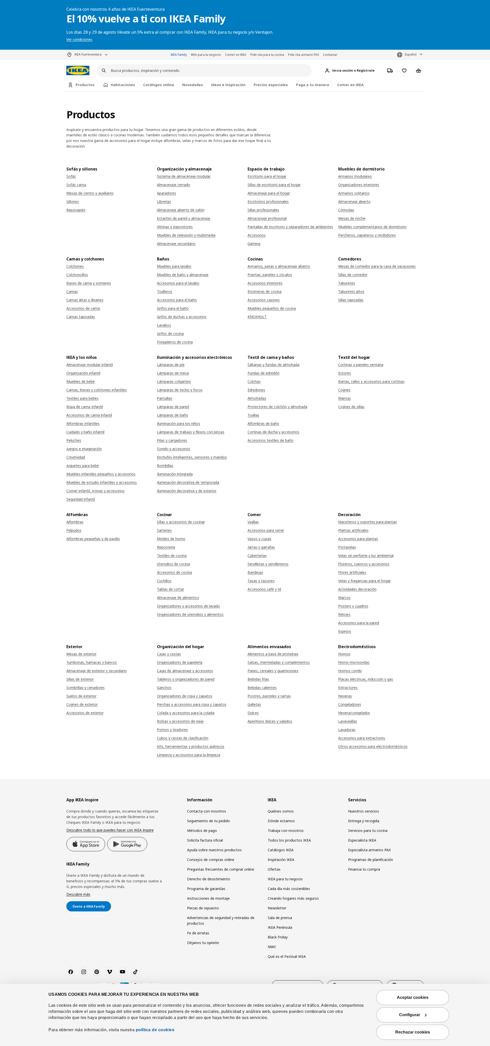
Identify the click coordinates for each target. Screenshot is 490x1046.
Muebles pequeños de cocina (272, 308)
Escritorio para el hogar (267, 176)
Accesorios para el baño (177, 299)
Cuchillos (164, 580)
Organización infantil (83, 373)
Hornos (344, 653)
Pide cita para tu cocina (267, 55)
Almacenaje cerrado (173, 184)
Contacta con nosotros (206, 811)
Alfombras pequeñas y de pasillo (93, 538)
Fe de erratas (198, 933)
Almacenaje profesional (267, 218)
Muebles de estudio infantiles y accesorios (101, 482)
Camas (72, 291)
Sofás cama (76, 184)
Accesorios (257, 235)
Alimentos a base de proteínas (273, 653)
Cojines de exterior (82, 704)
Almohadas (257, 398)
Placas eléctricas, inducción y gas (365, 679)
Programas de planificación (370, 859)
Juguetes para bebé (82, 465)
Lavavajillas (347, 721)
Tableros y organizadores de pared (185, 679)
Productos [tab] (85, 84)
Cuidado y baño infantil (85, 431)
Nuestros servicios (363, 811)
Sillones (72, 201)
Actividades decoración (357, 589)
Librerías (164, 201)
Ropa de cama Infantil (84, 406)
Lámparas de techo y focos (180, 389)
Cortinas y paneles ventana (360, 364)
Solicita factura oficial (205, 840)
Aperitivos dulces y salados (270, 721)
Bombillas (165, 465)
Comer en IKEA (235, 55)
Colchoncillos (77, 274)
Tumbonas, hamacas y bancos (91, 662)
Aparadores (166, 193)
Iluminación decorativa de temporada (188, 482)
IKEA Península (280, 927)
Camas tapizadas (80, 316)
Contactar (330, 55)
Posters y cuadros (353, 606)
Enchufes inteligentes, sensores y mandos (192, 457)
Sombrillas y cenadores (85, 687)
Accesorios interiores (265, 283)
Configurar (409, 1015)
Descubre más (78, 894)
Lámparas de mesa (173, 373)
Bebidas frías (258, 679)
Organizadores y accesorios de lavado (188, 606)
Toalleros (164, 291)
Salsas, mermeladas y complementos (279, 662)
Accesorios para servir (266, 530)
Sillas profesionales (263, 209)
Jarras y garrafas (261, 547)
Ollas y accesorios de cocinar (181, 521)
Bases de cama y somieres (88, 283)
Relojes (344, 614)
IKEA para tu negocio (206, 55)
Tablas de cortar (170, 589)
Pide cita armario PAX (303, 55)
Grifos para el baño (173, 308)
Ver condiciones (79, 39)
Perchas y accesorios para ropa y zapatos (191, 704)
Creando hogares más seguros (293, 898)
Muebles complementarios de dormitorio (372, 226)
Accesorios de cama (83, 308)
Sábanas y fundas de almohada (273, 364)
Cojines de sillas (351, 406)
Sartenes (164, 530)
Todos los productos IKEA (289, 840)
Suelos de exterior (81, 696)
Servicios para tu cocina (367, 830)
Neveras (345, 696)
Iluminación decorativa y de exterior (186, 490)
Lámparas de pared (173, 406)
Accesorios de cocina (174, 572)
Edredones (256, 389)
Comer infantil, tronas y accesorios (95, 490)
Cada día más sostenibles (289, 888)
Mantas (344, 398)
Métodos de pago (202, 830)
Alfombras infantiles (83, 423)
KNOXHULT (257, 316)
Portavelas (347, 547)
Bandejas (255, 572)
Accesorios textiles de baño (270, 440)
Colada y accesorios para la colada (185, 712)
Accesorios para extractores (361, 738)
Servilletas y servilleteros (268, 563)
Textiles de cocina (172, 555)
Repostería (166, 547)
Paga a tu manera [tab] (312, 84)
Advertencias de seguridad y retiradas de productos (220, 920)
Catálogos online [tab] (158, 84)
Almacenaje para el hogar (269, 193)
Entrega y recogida (363, 820)
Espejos (344, 631)
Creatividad (75, 457)
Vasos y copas (259, 538)
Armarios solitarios (354, 193)
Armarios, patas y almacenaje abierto (279, 266)
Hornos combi (350, 670)
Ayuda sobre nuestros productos (214, 849)
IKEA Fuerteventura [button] (88, 54)
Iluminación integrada (175, 474)
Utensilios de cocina (173, 563)
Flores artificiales (352, 572)
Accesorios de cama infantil (89, 415)
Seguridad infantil (80, 499)
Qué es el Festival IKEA (287, 956)
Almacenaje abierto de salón (180, 209)
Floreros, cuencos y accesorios (363, 563)
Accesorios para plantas (358, 538)
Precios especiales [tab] (271, 84)
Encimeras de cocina (264, 291)
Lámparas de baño (172, 415)
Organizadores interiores (358, 184)
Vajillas (253, 521)
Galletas (254, 704)
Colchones (75, 266)
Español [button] (410, 54)
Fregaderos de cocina (175, 341)
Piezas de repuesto (203, 908)
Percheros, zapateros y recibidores (367, 235)
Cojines (344, 389)
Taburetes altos (351, 291)
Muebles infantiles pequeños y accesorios (101, 474)
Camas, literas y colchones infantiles (96, 389)
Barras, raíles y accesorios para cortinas (371, 381)
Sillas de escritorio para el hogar (274, 184)
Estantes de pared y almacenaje (183, 218)
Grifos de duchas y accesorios (181, 316)
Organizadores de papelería (179, 662)
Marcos (344, 597)
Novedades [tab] (192, 84)
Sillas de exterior (80, 679)
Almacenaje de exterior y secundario (96, 670)
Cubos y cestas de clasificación (182, 738)
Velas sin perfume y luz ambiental (366, 555)
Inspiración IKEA (281, 859)
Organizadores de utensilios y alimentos (190, 614)
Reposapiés (75, 209)
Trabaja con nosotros (286, 830)
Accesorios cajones (264, 299)
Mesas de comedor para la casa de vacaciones (377, 266)
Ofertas (274, 869)
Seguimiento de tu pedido (208, 820)
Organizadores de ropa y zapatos (184, 696)
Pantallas (164, 398)
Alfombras (74, 521)
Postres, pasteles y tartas (269, 696)
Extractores (348, 687)
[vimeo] (109, 971)
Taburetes (346, 283)
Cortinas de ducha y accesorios (273, 431)
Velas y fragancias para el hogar (364, 580)
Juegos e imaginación (84, 448)
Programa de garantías (206, 888)
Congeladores (349, 704)
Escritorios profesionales (268, 201)
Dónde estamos (281, 820)
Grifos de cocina (170, 333)
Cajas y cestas (169, 653)
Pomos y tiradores (172, 729)
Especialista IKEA (362, 840)
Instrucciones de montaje (208, 898)
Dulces (253, 712)
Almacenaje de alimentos (178, 597)
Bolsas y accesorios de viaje (180, 721)
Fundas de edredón (263, 373)
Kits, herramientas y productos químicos (190, 746)
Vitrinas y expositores (175, 226)
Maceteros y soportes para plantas (367, 521)
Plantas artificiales (353, 530)
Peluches (73, 440)
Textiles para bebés (82, 398)
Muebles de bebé (80, 381)
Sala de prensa (280, 917)
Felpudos (73, 530)
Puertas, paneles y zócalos (270, 274)
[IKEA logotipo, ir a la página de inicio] (77, 70)
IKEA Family (179, 55)
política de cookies (155, 1030)
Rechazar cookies (412, 1032)
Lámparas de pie (171, 364)
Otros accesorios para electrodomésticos (373, 746)
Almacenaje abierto (354, 201)
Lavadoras (347, 729)
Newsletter (277, 908)
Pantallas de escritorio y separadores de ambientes (290, 226)
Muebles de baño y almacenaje (183, 274)
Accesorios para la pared (358, 622)
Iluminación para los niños (178, 423)
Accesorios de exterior (85, 712)
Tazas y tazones (261, 580)
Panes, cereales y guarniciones (273, 670)
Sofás (71, 176)
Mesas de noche (351, 218)
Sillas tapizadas (350, 299)
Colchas (254, 381)
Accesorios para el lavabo (178, 283)
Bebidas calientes (262, 687)
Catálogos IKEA (280, 849)
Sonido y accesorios (173, 448)
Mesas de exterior (81, 653)
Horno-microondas (354, 662)
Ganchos (164, 687)
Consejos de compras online (210, 859)
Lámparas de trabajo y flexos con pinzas (190, 431)
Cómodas (346, 209)
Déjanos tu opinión (203, 942)
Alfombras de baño (263, 423)
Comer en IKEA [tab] (350, 84)
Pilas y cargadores (172, 440)
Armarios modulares (355, 176)
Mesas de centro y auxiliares (90, 193)
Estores (344, 373)
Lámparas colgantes (174, 381)
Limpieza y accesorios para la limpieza (188, 754)
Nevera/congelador (354, 712)
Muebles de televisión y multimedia (186, 235)
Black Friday (278, 937)
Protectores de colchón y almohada (277, 406)
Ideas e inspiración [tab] (228, 84)
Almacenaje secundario (176, 243)
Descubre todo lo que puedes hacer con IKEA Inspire (110, 830)
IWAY (272, 946)
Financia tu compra (364, 869)
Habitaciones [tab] (123, 84)
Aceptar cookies (412, 997)
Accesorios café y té (264, 589)
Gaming (254, 243)
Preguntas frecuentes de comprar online (220, 869)
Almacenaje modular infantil (89, 364)
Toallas (253, 415)
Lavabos (164, 325)
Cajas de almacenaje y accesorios (185, 670)
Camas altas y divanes (84, 299)
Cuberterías (257, 555)
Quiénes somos (281, 811)
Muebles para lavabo (174, 266)
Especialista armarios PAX (369, 849)
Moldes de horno (171, 538)
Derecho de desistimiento (208, 879)
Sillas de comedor (353, 274)
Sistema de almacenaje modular (184, 176)
